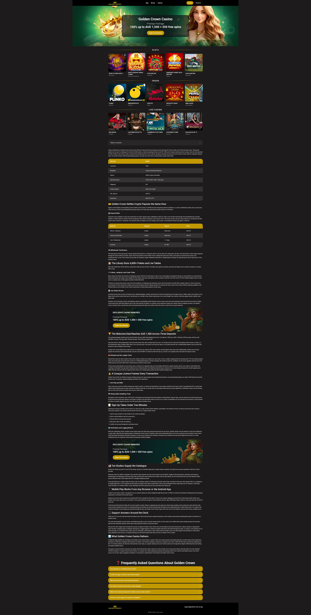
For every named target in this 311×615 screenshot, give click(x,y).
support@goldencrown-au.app (193, 607)
